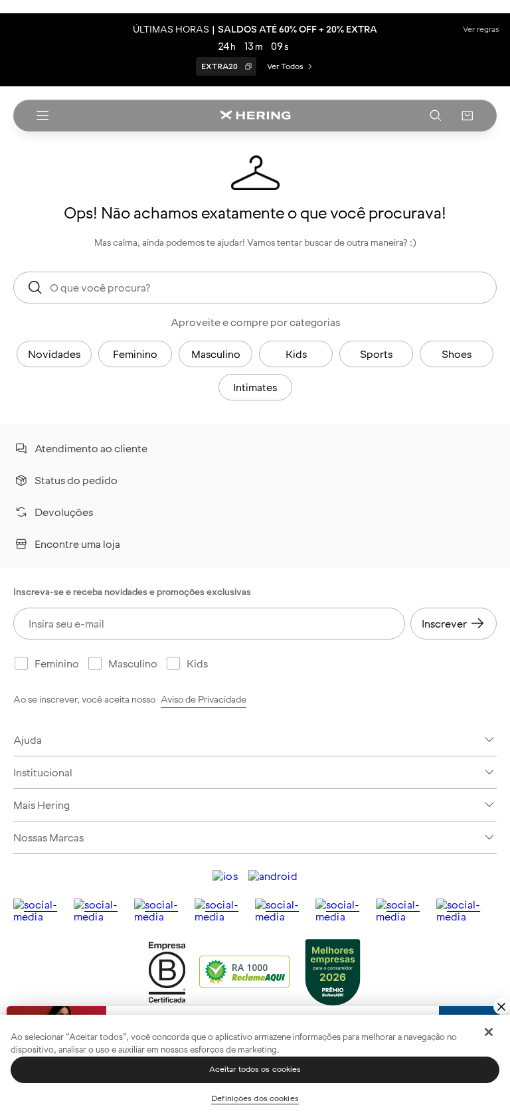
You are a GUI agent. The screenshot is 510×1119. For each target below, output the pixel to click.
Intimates (255, 387)
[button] (467, 116)
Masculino (215, 354)
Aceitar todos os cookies (255, 1069)
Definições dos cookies (255, 1098)
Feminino (135, 354)
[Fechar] (488, 1032)
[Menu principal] (42, 116)
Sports (376, 354)
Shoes (456, 354)
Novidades (54, 354)
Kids (296, 354)
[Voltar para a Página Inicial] (255, 115)
